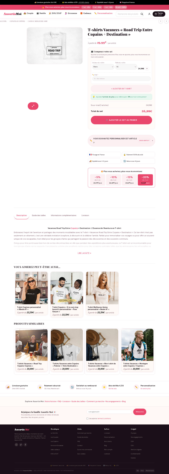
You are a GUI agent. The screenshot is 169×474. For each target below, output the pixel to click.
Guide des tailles (78, 401)
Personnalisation (103, 13)
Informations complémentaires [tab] (63, 215)
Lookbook (107, 454)
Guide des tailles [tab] (39, 215)
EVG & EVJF (54, 454)
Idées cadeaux (55, 449)
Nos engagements (113, 401)
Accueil (3, 21)
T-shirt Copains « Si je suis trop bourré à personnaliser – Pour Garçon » (65, 309)
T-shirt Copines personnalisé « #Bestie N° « (29, 308)
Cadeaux (85, 13)
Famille (41, 13)
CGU (132, 445)
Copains (74, 228)
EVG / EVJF (55, 13)
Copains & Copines (17, 21)
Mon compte (108, 449)
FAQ (59, 401)
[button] (33, 106)
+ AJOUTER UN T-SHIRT (121, 89)
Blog (124, 401)
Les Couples (54, 437)
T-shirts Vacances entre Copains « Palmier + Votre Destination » (66, 365)
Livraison (66, 401)
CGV (132, 441)
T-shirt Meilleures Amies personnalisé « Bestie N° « (99, 308)
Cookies (133, 458)
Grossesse (71, 13)
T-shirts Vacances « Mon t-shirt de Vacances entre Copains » (102, 365)
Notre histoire (50, 401)
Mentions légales (136, 449)
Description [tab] (22, 215)
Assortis (12, 14)
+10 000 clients (83, 2)
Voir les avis (113, 388)
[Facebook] (25, 445)
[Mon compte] (149, 14)
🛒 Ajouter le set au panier (121, 120)
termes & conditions (104, 418)
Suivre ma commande (84, 449)
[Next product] (161, 21)
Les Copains (54, 441)
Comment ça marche (95, 401)
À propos (133, 433)
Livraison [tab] (85, 215)
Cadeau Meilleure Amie (37, 21)
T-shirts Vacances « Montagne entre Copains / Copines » (135, 365)
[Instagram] (16, 445)
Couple (28, 13)
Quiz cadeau (81, 454)
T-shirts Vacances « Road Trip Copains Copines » (29, 365)
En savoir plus (146, 388)
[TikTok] (21, 445)
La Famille (54, 433)
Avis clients (108, 441)
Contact (80, 445)
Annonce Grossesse (57, 445)
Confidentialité (135, 454)
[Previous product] (166, 21)
